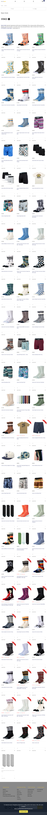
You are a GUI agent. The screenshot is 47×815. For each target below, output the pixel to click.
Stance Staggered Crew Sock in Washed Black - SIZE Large (22, 688)
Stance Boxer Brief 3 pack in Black (38, 160)
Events (18, 796)
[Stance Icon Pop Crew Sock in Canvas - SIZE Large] (39, 233)
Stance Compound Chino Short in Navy (38, 437)
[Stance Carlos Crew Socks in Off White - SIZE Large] (39, 705)
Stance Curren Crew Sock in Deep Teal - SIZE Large (23, 272)
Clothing (18, 797)
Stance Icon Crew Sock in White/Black (7, 326)
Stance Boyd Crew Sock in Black (6, 742)
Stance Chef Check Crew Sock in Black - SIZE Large (38, 272)
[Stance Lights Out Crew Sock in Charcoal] (39, 67)
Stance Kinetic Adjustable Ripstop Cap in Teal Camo (23, 466)
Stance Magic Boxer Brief (21, 216)
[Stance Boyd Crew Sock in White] (8, 677)
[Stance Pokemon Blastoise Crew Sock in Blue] (8, 39)
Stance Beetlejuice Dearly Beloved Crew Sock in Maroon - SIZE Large (7, 605)
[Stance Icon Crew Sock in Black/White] (39, 594)
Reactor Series (30, 791)
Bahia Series (30, 796)
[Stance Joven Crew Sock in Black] (8, 649)
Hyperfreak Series (31, 789)
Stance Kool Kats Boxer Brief (21, 493)
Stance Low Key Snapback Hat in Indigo (8, 465)
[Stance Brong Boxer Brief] (8, 372)
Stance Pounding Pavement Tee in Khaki (22, 438)
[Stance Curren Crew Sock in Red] (39, 566)
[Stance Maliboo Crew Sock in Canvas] (8, 233)
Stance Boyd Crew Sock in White (6, 687)
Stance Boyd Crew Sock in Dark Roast (7, 437)
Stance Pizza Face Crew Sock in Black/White (37, 216)
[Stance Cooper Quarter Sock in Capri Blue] (23, 122)
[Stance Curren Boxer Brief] (39, 483)
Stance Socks (3, 25)
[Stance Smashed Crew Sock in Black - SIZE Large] (8, 566)
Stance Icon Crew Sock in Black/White (38, 604)
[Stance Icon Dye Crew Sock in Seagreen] (39, 511)
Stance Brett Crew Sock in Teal (6, 299)
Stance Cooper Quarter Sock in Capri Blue (23, 133)
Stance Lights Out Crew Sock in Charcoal (37, 78)
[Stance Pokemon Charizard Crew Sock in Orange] (23, 39)
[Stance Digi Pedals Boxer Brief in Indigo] (8, 150)
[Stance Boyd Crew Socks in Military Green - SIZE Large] (23, 289)
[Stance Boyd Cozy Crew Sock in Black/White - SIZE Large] (23, 566)
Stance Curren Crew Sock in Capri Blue (8, 105)
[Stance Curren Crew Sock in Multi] (8, 344)
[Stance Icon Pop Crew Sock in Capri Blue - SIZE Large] (23, 233)
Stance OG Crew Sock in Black (37, 659)
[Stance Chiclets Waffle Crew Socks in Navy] (23, 317)
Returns (4, 792)
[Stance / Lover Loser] (39, 732)
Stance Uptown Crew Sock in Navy (7, 631)
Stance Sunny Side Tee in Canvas (37, 188)
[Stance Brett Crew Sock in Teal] (8, 289)
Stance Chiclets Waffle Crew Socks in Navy (23, 327)
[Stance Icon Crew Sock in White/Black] (8, 317)
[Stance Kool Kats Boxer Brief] (23, 483)
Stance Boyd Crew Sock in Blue (22, 105)
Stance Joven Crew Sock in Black (6, 659)
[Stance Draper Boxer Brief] (8, 483)
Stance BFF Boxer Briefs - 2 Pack (22, 354)
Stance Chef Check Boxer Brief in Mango (22, 161)
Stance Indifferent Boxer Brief (37, 465)
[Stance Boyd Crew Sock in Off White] (23, 622)
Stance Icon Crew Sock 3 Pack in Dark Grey (7, 771)
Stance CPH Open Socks (21, 742)
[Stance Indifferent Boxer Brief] (39, 455)
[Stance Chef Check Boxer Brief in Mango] (23, 150)
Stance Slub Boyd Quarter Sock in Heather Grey (7, 133)
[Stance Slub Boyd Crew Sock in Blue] (39, 317)
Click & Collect (5, 791)
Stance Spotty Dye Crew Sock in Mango (8, 77)
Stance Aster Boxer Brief (21, 382)
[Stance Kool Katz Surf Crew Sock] (8, 261)
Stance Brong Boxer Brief (5, 382)
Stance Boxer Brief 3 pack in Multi (7, 188)
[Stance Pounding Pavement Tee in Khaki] (23, 427)
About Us (18, 791)
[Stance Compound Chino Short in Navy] (39, 427)
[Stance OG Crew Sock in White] (39, 622)
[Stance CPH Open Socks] (23, 732)
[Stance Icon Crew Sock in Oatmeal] (8, 400)
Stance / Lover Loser (35, 742)
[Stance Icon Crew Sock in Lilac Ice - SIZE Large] (23, 649)
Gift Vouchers (19, 794)
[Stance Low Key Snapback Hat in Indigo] (8, 455)
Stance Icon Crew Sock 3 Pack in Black (7, 521)
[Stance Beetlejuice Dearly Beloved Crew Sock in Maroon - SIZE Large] (8, 594)
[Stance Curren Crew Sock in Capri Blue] (8, 95)
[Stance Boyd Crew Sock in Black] (8, 732)
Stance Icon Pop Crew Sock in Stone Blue (38, 549)
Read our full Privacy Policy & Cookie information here (23, 808)
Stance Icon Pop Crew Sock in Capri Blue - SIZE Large (23, 244)
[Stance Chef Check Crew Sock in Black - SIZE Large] (39, 261)
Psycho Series (30, 792)
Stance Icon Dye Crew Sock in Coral (23, 521)
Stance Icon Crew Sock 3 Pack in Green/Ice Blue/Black (22, 549)
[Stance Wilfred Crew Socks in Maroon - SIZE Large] (39, 677)
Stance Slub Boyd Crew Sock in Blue (38, 326)
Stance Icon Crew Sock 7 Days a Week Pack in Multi (23, 411)
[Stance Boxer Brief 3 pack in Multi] (8, 178)
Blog (18, 789)
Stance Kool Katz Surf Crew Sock (6, 271)
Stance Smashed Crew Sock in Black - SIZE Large (7, 577)
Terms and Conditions (7, 794)
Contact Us (19, 799)
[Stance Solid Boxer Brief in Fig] (39, 344)
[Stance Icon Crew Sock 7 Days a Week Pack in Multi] (23, 400)
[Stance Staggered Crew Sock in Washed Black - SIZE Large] (23, 677)
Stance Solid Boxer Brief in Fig (37, 354)
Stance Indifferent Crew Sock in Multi (7, 548)
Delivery (4, 789)
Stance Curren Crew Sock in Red (37, 576)
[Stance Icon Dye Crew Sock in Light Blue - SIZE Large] (23, 705)
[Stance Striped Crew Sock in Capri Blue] (39, 289)
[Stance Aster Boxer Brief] (23, 372)
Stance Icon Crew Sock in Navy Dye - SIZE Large (23, 605)
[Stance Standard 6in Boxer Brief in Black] (23, 178)
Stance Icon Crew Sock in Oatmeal (7, 410)
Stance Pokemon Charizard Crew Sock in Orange (23, 50)
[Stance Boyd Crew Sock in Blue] (23, 95)
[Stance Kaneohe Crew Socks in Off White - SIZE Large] (8, 705)
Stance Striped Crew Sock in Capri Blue (38, 299)
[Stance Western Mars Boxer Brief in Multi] (39, 122)
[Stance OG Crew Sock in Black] (39, 649)
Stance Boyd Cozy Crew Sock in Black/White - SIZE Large (22, 577)
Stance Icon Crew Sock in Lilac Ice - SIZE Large (23, 660)
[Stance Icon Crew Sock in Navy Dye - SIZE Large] (23, 594)
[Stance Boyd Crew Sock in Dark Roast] (8, 427)
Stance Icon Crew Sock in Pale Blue (38, 382)
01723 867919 (4, 28)
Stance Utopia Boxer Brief (5, 216)
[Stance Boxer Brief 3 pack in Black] (39, 150)
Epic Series (29, 794)
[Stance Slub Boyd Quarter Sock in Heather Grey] (8, 122)
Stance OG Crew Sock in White (37, 631)
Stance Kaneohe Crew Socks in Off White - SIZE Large (7, 716)
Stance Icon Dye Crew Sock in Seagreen (37, 521)
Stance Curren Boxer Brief (36, 493)
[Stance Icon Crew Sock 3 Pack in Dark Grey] (8, 760)
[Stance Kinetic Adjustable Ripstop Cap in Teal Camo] (23, 455)
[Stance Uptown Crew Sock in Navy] (8, 622)
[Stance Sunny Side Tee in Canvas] (39, 178)
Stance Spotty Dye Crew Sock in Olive (23, 77)
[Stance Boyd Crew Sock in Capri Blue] (39, 95)
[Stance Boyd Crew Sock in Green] (39, 400)
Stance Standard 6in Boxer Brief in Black (23, 189)
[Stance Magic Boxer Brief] (23, 206)
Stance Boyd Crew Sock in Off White (23, 631)
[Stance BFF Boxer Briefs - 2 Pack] (23, 344)
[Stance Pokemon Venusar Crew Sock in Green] (39, 39)
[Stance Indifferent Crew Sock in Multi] (8, 538)
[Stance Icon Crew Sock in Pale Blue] (39, 372)
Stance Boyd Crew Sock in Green (37, 410)
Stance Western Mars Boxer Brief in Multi (38, 133)
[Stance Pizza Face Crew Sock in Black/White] (39, 206)
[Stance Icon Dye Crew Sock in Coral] (23, 511)
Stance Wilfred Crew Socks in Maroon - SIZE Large (38, 688)
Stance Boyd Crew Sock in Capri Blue (38, 105)
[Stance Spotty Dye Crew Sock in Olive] (23, 67)
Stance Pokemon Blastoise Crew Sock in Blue (7, 50)
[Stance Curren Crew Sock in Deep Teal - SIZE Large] (23, 261)
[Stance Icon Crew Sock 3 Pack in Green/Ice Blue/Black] (23, 538)
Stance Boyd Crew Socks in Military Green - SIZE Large (23, 300)
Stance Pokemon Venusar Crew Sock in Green (38, 50)
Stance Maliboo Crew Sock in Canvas (7, 243)
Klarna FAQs (19, 792)
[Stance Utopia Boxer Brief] (8, 206)
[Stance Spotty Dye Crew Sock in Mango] (8, 67)
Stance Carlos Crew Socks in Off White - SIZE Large (38, 716)
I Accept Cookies (23, 811)
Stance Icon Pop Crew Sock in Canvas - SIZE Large (38, 244)
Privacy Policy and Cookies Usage (9, 796)
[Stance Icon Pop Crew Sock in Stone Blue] (39, 538)
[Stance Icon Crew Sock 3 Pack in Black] (8, 511)
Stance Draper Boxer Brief (5, 493)
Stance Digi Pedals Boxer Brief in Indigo (7, 161)
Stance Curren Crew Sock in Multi (7, 354)
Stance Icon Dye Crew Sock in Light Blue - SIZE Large (23, 716)
